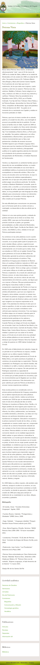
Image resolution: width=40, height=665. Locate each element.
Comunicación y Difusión (12, 605)
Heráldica (7, 611)
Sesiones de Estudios (9, 585)
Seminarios (6, 588)
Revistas (5, 630)
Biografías (7, 601)
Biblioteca (5, 652)
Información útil (7, 636)
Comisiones (6, 598)
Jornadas (5, 592)
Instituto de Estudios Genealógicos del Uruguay (22, 6)
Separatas (5, 633)
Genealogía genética (11, 608)
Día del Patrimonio (8, 595)
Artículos (5, 627)
